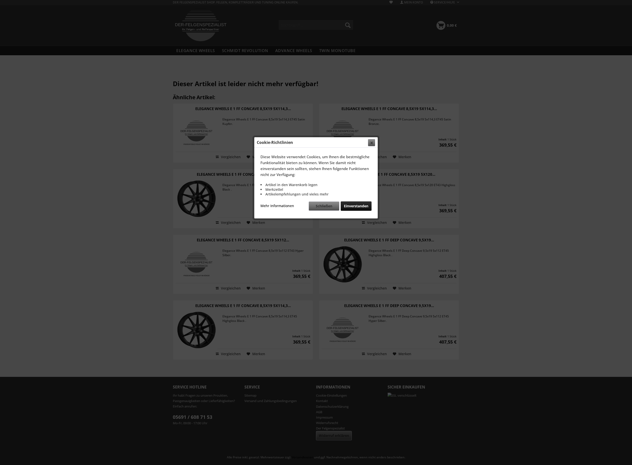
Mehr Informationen (277, 205)
